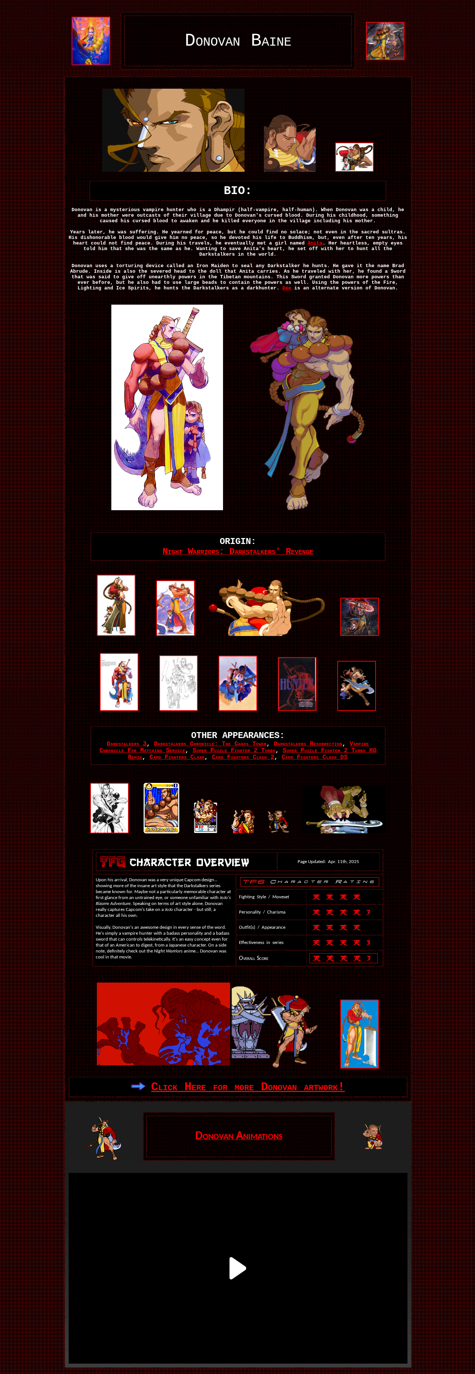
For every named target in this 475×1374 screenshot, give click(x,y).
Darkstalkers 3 (127, 744)
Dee (286, 288)
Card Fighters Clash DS (315, 757)
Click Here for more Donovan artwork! (248, 1087)
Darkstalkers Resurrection (308, 744)
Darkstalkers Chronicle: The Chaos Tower (210, 744)
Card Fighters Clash (177, 757)
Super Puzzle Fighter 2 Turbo (234, 750)
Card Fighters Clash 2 (243, 757)
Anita (315, 243)
